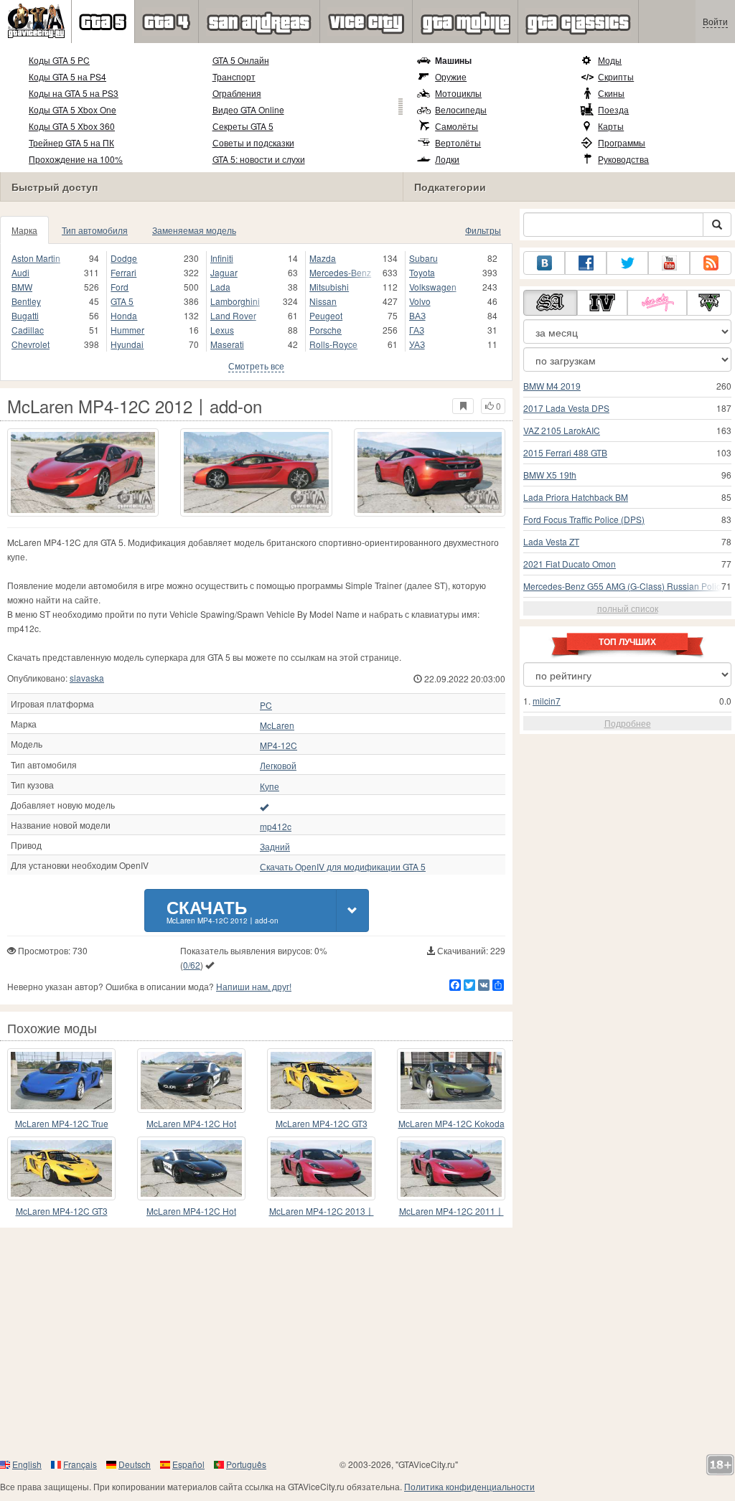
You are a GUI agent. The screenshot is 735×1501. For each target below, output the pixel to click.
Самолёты (456, 126)
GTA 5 (122, 301)
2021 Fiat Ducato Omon (569, 563)
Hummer (127, 330)
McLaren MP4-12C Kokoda (451, 1123)
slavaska (87, 678)
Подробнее (627, 723)
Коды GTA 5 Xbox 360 (72, 126)
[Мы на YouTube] (669, 263)
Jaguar (224, 272)
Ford (119, 287)
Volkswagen (433, 287)
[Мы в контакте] (544, 263)
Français (80, 1464)
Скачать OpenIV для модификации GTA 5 (343, 866)
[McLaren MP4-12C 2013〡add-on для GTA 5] (321, 1168)
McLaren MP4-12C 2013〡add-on (321, 1211)
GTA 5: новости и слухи (258, 159)
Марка (24, 230)
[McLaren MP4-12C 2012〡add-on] (83, 472)
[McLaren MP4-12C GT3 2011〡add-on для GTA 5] (321, 1080)
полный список (627, 608)
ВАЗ (417, 315)
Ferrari (123, 272)
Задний (275, 846)
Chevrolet (30, 344)
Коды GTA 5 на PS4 (67, 76)
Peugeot (325, 315)
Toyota (422, 272)
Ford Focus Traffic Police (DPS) (584, 519)
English (27, 1464)
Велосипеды (461, 109)
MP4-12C (278, 745)
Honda (124, 315)
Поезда (613, 109)
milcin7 (547, 701)
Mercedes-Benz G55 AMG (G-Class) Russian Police (624, 586)
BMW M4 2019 (552, 386)
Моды (610, 60)
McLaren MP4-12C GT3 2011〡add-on (322, 1124)
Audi (20, 272)
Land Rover (233, 315)
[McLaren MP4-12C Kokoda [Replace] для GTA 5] (451, 1080)
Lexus (222, 330)
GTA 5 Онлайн (240, 60)
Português (246, 1464)
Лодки (447, 159)
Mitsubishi (329, 287)
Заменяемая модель (194, 230)
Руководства (623, 159)
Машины (453, 60)
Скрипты (616, 76)
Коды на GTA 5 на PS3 (73, 93)
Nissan (323, 301)
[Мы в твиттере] (627, 263)
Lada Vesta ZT (551, 541)
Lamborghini (235, 301)
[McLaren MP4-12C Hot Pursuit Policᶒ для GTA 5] (191, 1080)
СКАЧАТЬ (222, 910)
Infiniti (221, 258)
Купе (269, 786)
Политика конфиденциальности (469, 1486)
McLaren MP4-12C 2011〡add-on (451, 1211)
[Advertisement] (367, 1342)
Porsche (325, 330)
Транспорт (234, 76)
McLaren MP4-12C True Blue (61, 1124)
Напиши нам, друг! (253, 986)
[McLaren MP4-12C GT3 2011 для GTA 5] (61, 1168)
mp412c (275, 826)
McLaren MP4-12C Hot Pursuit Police (191, 1124)
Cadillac (27, 330)
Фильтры (483, 230)
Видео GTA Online (248, 109)
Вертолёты (458, 142)
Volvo (420, 301)
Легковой (278, 765)
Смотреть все (256, 365)
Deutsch (134, 1464)
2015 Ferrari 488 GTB (565, 452)
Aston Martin (35, 258)
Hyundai (127, 344)
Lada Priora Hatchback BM (575, 497)
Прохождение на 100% (76, 159)
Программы (621, 142)
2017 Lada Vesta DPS (566, 408)
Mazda (322, 258)
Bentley (26, 301)
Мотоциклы (458, 93)
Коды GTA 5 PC (59, 60)
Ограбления (236, 93)
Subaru (423, 258)
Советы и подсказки (253, 142)
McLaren (277, 725)
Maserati (227, 344)
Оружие (451, 76)
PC (266, 705)
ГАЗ (416, 330)
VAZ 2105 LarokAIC (561, 430)
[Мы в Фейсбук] (586, 263)
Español (188, 1464)
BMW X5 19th (549, 475)
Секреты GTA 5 (242, 126)
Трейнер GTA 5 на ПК (71, 142)
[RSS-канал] (710, 263)
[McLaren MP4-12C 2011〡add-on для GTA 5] (451, 1168)
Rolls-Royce (333, 344)
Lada (220, 287)
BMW (21, 287)
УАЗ (417, 344)
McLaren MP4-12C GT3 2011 (62, 1211)
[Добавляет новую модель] (264, 806)
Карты (611, 126)
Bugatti (25, 315)
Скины (611, 93)
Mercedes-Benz (340, 272)
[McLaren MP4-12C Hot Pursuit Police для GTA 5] (191, 1168)
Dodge (124, 258)
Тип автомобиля (95, 230)
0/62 (191, 965)
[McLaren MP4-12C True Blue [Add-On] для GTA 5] (61, 1080)
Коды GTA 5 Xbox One (72, 109)
